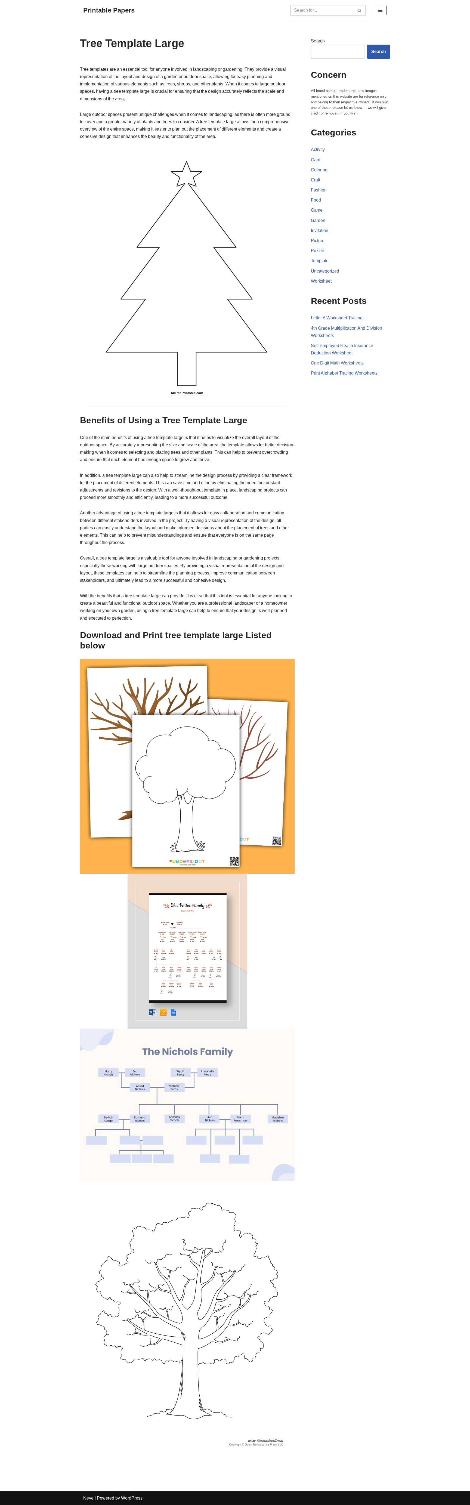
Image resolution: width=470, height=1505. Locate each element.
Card (315, 159)
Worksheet (321, 281)
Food (316, 200)
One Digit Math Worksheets (337, 363)
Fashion (319, 190)
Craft (315, 180)
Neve (88, 1498)
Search (318, 41)
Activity (318, 149)
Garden (318, 220)
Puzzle (317, 250)
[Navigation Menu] (380, 10)
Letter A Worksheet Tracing (337, 318)
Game (317, 210)
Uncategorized (325, 271)
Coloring (319, 170)
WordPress (132, 1498)
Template (320, 260)
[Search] (360, 10)
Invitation (319, 230)
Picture (317, 240)
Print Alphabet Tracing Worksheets (344, 373)
